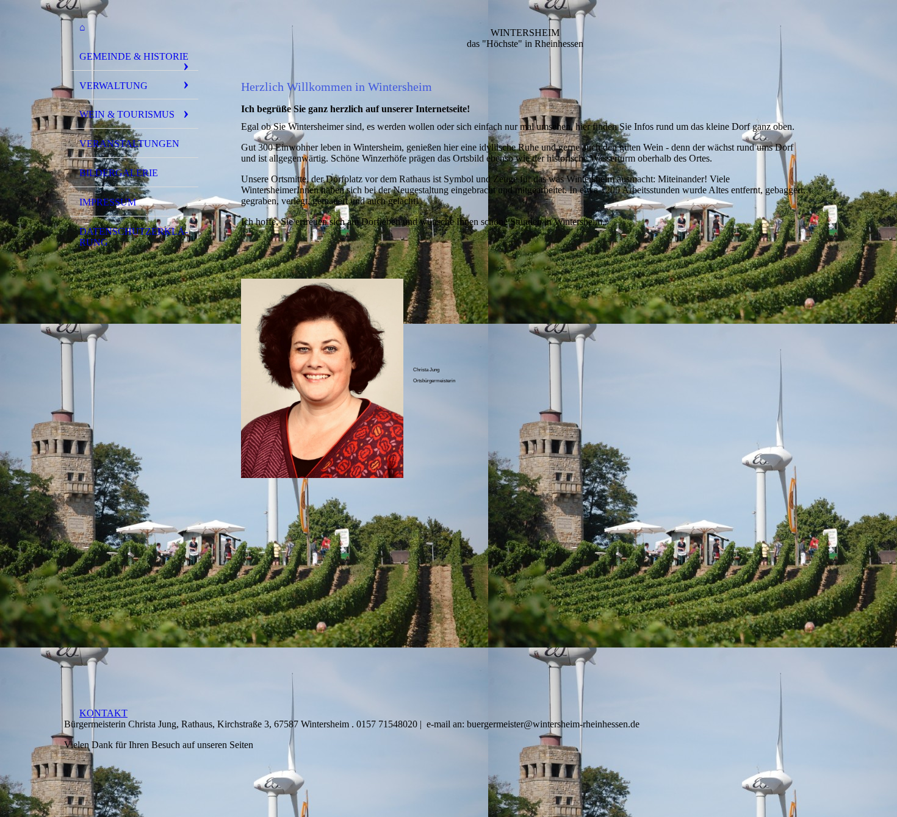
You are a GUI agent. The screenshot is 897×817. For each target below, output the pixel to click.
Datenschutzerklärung (133, 237)
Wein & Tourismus (127, 114)
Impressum (107, 202)
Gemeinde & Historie (134, 56)
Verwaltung (113, 85)
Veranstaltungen (129, 143)
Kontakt (103, 713)
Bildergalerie (118, 173)
